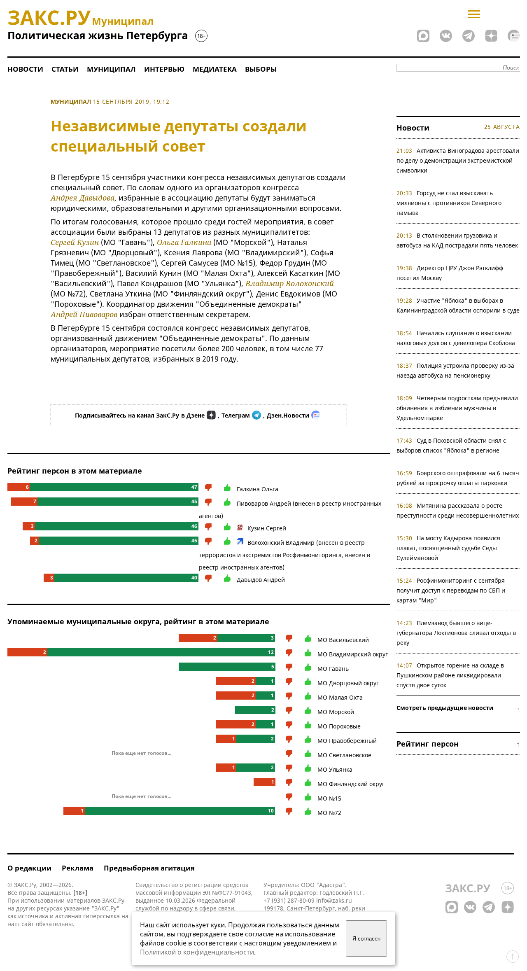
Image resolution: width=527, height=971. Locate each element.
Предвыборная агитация (149, 868)
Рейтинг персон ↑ (458, 744)
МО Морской (335, 712)
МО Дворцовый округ (348, 683)
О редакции (29, 868)
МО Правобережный (347, 741)
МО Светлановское (344, 755)
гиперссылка (101, 916)
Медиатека (215, 69)
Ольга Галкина (184, 242)
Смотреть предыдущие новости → (458, 708)
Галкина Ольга (257, 489)
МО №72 (329, 813)
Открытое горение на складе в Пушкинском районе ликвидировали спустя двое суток (450, 675)
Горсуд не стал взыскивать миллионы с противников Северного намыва (448, 203)
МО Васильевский (343, 640)
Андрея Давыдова (82, 198)
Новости (25, 69)
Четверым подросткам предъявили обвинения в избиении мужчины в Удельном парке (457, 408)
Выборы (261, 69)
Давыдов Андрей (261, 580)
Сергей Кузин (75, 242)
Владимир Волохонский (289, 283)
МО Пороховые (339, 726)
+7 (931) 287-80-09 (289, 900)
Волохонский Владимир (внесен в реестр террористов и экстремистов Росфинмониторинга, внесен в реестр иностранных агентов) (284, 555)
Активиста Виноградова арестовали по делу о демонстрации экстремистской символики (458, 160)
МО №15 (329, 798)
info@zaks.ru (334, 900)
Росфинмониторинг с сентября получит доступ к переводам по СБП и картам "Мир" (450, 590)
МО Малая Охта (340, 697)
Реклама (77, 868)
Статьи (65, 69)
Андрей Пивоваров (84, 314)
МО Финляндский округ (351, 784)
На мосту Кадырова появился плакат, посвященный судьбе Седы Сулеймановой (448, 548)
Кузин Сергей (266, 528)
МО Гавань (333, 668)
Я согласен (366, 939)
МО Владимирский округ (352, 654)
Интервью (164, 69)
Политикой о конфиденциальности (197, 952)
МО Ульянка (334, 769)
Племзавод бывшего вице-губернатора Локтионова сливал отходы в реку (456, 633)
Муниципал (111, 69)
